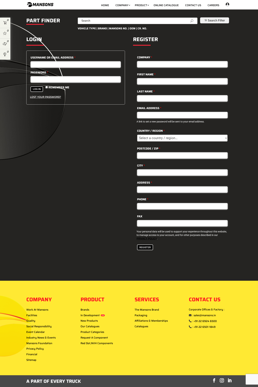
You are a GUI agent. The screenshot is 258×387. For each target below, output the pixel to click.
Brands (85, 310)
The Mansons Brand (147, 310)
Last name (146, 91)
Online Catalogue (166, 5)
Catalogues (141, 326)
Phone (142, 199)
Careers (213, 5)
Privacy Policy (35, 349)
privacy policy (147, 238)
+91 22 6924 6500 (205, 321)
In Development (93, 315)
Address (144, 182)
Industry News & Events (41, 338)
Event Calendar (35, 332)
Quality (30, 321)
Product (141, 5)
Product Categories (92, 332)
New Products (89, 321)
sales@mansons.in (205, 315)
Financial (31, 354)
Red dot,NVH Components (97, 343)
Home (105, 5)
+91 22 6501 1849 (205, 327)
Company (121, 5)
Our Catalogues (90, 326)
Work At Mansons (37, 310)
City (141, 165)
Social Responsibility (39, 326)
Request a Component (94, 338)
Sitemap (31, 360)
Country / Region (151, 131)
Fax (139, 216)
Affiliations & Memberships (151, 321)
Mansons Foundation (39, 343)
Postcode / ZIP (148, 148)
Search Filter (214, 20)
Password (39, 72)
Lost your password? (45, 97)
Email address (149, 108)
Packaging (141, 315)
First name (146, 74)
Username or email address (53, 57)
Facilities (31, 315)
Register (145, 247)
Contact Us (193, 5)
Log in (37, 89)
